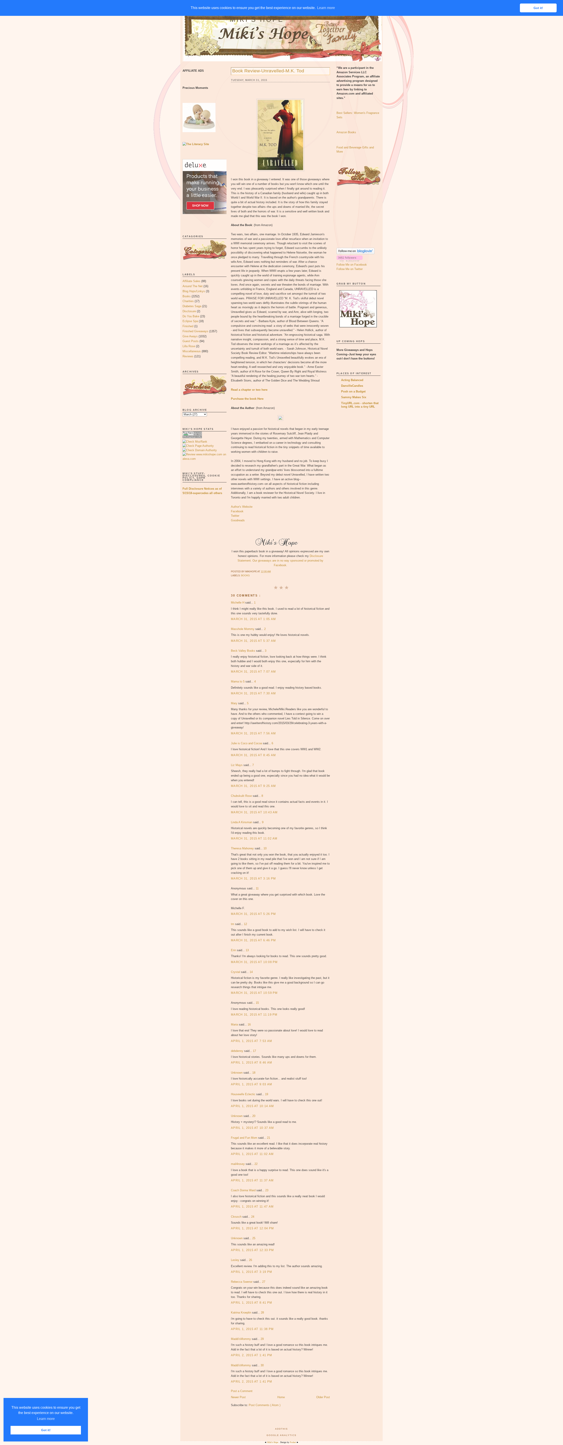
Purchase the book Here (247, 398)
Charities (188, 301)
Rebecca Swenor (242, 1281)
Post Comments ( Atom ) (264, 1405)
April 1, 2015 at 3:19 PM (251, 1271)
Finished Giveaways (195, 331)
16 (249, 1024)
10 (265, 848)
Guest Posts (191, 341)
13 (247, 950)
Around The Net (193, 286)
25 (253, 1238)
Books (187, 296)
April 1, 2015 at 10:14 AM (252, 1106)
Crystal (236, 972)
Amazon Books (346, 132)
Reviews (188, 356)
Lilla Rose (189, 346)
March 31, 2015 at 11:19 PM (254, 1014)
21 (268, 1137)
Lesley (235, 1260)
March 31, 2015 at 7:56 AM (253, 733)
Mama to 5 (238, 681)
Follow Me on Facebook (351, 264)
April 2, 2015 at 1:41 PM (251, 1355)
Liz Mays (237, 765)
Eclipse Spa (190, 321)
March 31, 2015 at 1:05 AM (253, 619)
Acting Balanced (352, 380)
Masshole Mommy (243, 629)
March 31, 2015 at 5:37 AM (253, 640)
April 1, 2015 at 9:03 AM (251, 1084)
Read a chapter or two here (249, 389)
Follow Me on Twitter (349, 269)
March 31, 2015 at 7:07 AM (253, 671)
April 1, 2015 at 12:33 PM (252, 1250)
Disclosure (189, 311)
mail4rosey (238, 1164)
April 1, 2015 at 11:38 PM (252, 1329)
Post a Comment (241, 1391)
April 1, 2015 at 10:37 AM (252, 1127)
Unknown (237, 1072)
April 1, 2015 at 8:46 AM (251, 1062)
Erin (234, 950)
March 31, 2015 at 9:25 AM (253, 786)
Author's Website (241, 506)
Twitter (235, 515)
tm (233, 924)
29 (262, 1339)
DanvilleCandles (352, 385)
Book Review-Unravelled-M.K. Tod (268, 70)
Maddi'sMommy (241, 1339)
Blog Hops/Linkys (194, 291)
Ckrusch (236, 1216)
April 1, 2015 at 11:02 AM (252, 1154)
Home (281, 1397)
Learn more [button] (46, 1419)
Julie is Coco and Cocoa (247, 743)
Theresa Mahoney (243, 848)
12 (245, 924)
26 (250, 1260)
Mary (234, 703)
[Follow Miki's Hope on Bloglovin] (355, 253)
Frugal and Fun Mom (244, 1137)
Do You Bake (191, 316)
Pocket (293, 1442)
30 (262, 1365)
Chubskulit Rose (242, 795)
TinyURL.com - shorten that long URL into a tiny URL (359, 404)
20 (253, 1116)
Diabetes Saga (192, 306)
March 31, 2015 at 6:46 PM (253, 940)
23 (266, 1190)
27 (263, 1281)
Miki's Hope (257, 19)
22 (256, 1164)
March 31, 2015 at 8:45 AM (253, 755)
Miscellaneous (192, 351)
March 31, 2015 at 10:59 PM (254, 992)
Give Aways (190, 336)
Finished (188, 326)
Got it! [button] (46, 1430)
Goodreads (238, 520)
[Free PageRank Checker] (192, 437)
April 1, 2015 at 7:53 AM (251, 1041)
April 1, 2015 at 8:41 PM (251, 1302)
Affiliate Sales (191, 281)
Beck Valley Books (243, 650)
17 (254, 1051)
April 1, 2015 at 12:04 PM (252, 1228)
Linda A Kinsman (242, 822)
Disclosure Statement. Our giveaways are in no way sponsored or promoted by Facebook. (280, 560)
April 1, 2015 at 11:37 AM (252, 1180)
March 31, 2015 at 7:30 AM (253, 693)
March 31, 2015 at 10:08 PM (254, 962)
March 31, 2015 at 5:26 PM (253, 914)
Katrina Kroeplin (241, 1312)
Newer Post (238, 1397)
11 (257, 888)
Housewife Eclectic (243, 1094)
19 (266, 1094)
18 (253, 1072)
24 (252, 1216)
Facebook (237, 511)
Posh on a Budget (353, 391)
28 (262, 1312)
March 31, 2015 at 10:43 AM (254, 812)
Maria (235, 1024)
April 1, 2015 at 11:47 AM (252, 1206)
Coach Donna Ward (243, 1190)
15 (257, 1002)
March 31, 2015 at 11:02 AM (254, 838)
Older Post (323, 1397)
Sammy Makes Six (353, 397)
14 (251, 972)
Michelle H (238, 602)
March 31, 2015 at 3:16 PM (253, 878)
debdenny (237, 1051)
